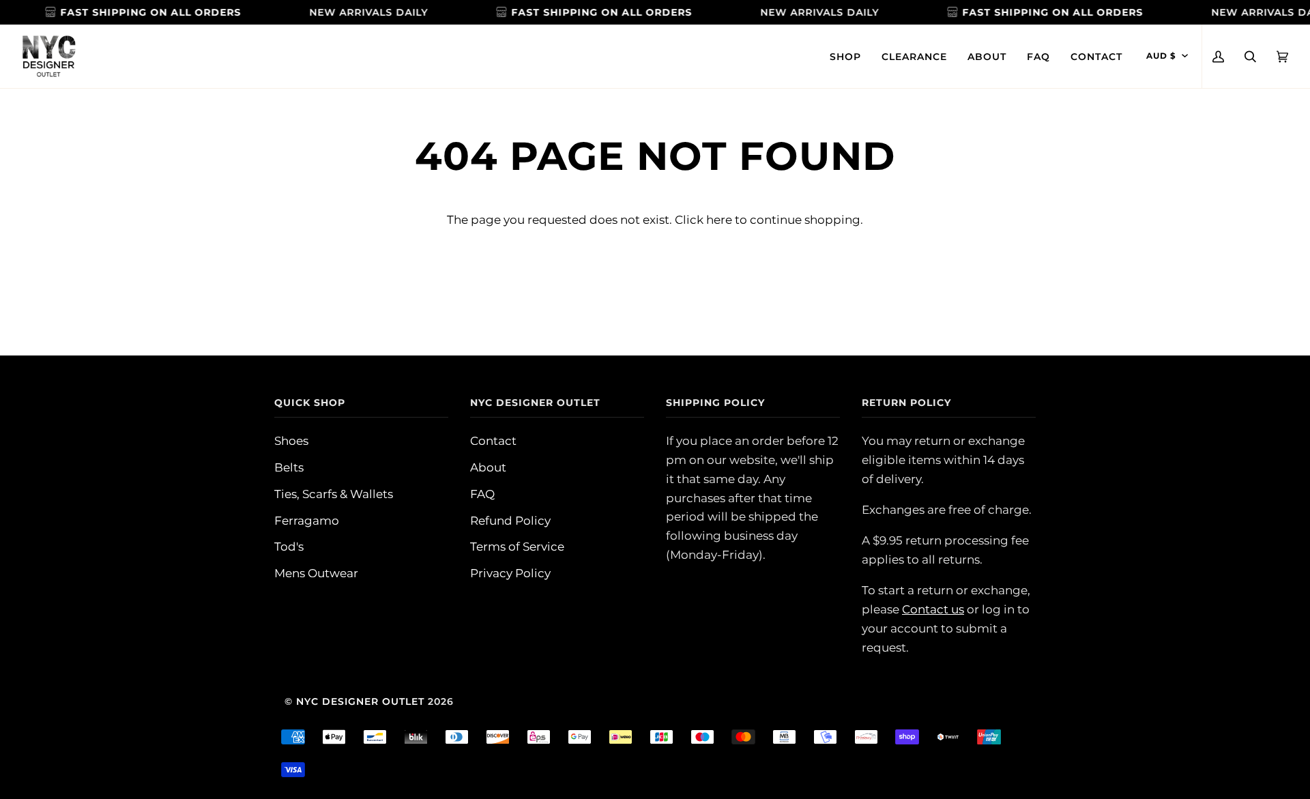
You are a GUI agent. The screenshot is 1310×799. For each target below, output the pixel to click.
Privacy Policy (510, 573)
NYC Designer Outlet (360, 701)
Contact (493, 440)
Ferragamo (306, 520)
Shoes (291, 440)
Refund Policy (510, 520)
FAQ (482, 493)
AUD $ (1161, 56)
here (719, 219)
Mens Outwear (316, 573)
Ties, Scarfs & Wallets (333, 493)
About (488, 467)
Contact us (933, 609)
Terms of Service (517, 546)
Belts (289, 467)
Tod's (289, 546)
